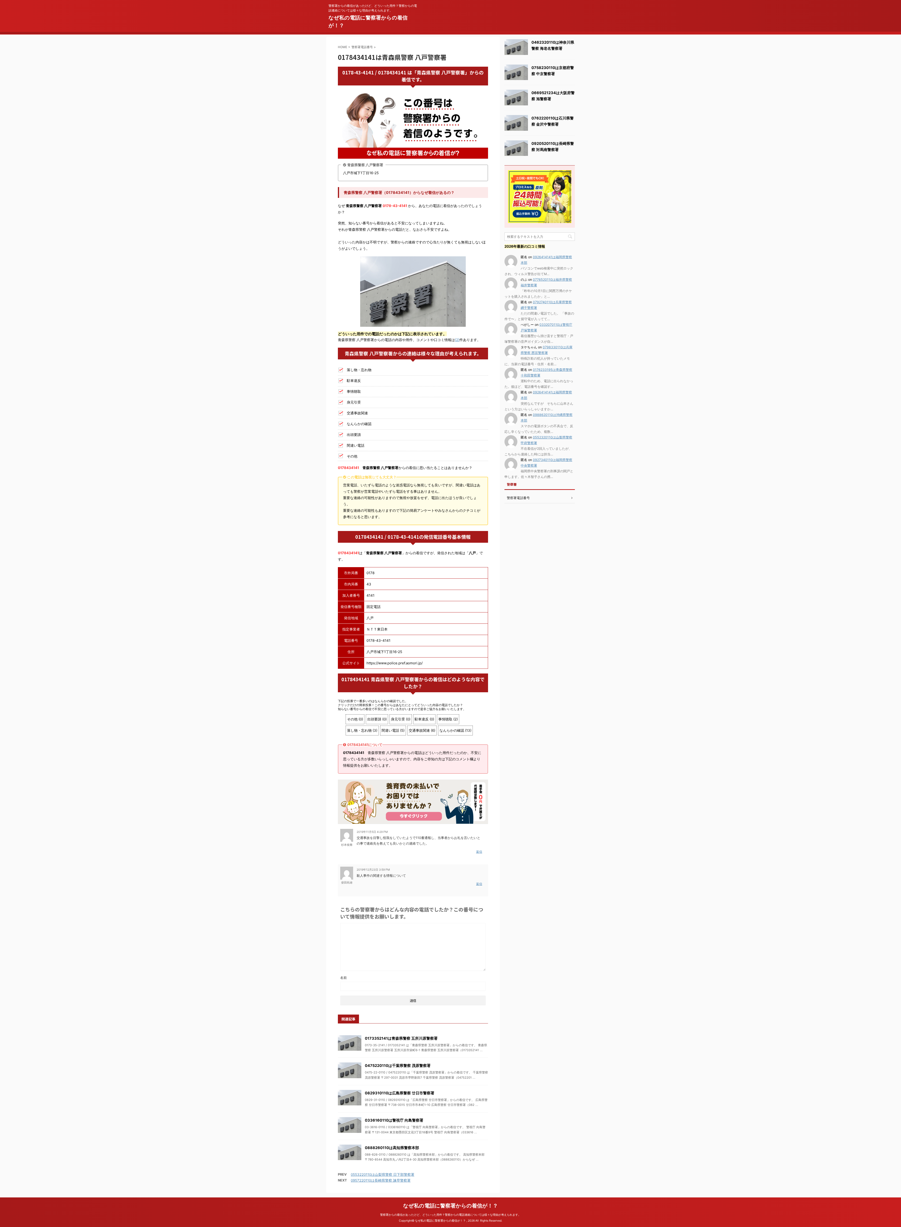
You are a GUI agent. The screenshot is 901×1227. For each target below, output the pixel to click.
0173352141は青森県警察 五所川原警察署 (401, 1038)
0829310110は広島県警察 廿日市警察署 (399, 1093)
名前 (343, 978)
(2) (457, 340)
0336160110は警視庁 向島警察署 (394, 1120)
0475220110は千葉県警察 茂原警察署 (398, 1065)
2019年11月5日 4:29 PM (372, 832)
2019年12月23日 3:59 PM (373, 869)
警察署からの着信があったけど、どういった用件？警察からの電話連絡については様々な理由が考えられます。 (450, 1214)
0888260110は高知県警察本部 (392, 1147)
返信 (479, 852)
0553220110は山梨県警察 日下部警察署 (382, 1174)
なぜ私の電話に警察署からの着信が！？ (450, 1206)
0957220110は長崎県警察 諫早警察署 (381, 1180)
